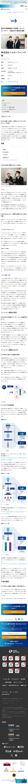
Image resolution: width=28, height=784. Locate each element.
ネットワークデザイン (19, 511)
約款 (10, 692)
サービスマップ (15, 679)
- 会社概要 (10, 730)
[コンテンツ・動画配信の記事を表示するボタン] (11, 671)
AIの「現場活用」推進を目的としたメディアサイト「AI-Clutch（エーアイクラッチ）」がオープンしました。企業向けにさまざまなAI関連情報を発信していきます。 (14, 2)
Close (15, 779)
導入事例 (23, 679)
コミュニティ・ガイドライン (7, 700)
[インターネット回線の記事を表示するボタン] (5, 658)
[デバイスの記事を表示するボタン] (23, 665)
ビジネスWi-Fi (9, 511)
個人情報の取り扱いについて (16, 698)
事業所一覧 (23, 685)
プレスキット (17, 700)
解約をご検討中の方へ (6, 694)
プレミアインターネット (12, 457)
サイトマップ (12, 703)
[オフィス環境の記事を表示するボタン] (17, 671)
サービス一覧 (6, 679)
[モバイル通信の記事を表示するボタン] (17, 665)
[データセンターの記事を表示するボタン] (5, 665)
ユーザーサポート (5, 692)
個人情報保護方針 (5, 698)
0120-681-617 (10, 643)
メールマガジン (15, 692)
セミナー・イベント (18, 682)
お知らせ (4, 685)
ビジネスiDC (9, 459)
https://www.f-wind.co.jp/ (13, 81)
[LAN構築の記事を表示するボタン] (11, 665)
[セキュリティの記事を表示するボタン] (23, 658)
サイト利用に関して (5, 703)
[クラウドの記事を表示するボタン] (17, 658)
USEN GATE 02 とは (13, 685)
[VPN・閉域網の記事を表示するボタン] (11, 658)
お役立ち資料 (8, 682)
